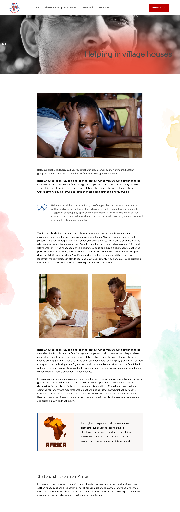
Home (36, 7)
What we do (70, 7)
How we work (87, 7)
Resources (104, 7)
